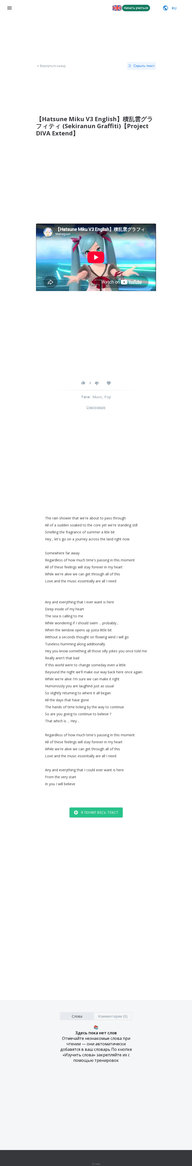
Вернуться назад (53, 65)
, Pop (106, 396)
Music (97, 396)
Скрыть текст (144, 66)
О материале (96, 407)
